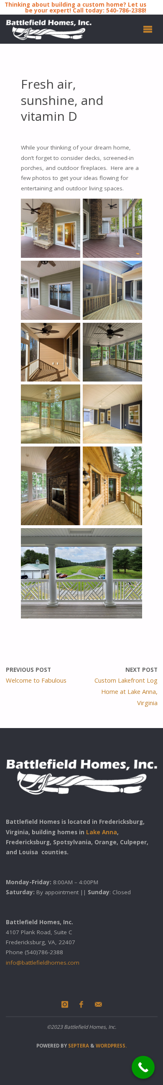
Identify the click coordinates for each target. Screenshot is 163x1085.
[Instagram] (64, 1004)
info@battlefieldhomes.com (42, 962)
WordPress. (111, 1046)
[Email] (98, 1004)
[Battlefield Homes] (49, 29)
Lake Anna (101, 832)
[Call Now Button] (143, 1067)
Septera (78, 1046)
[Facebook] (81, 1004)
